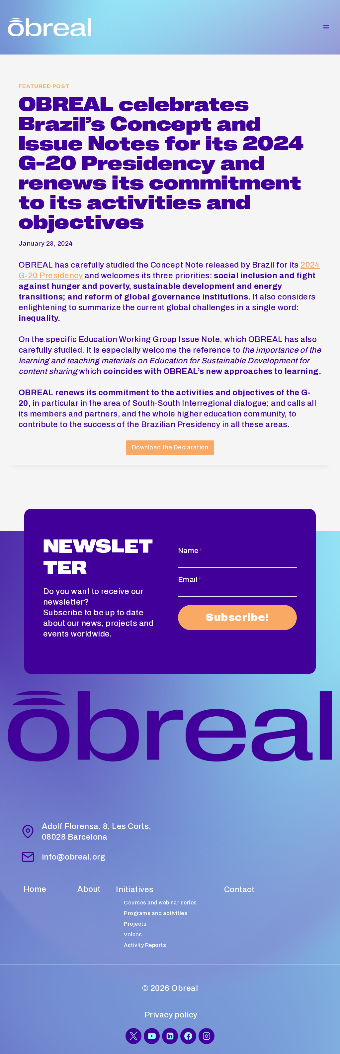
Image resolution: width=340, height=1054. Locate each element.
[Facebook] (188, 1036)
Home (35, 889)
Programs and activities (155, 913)
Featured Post (44, 86)
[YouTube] (152, 1036)
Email (190, 579)
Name (190, 550)
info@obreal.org (73, 857)
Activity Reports (145, 945)
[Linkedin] (170, 1036)
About (88, 889)
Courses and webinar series (160, 902)
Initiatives (134, 889)
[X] (133, 1036)
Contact (239, 889)
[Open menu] (326, 27)
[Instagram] (206, 1036)
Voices (133, 934)
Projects (135, 924)
